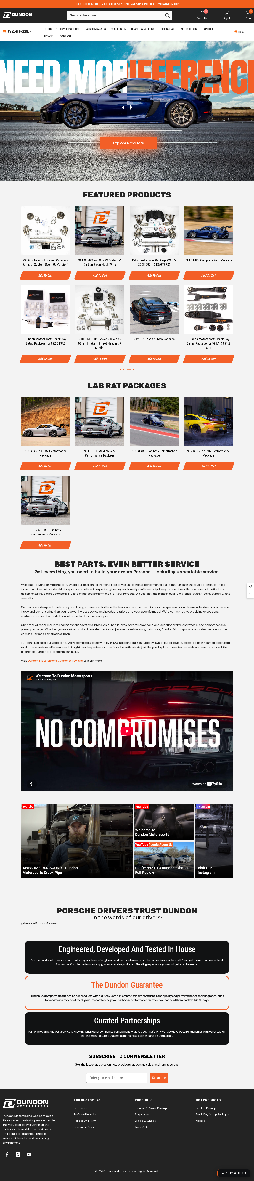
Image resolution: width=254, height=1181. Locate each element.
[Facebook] (7, 1155)
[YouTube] (29, 1155)
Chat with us (236, 1173)
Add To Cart (45, 275)
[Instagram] (18, 1155)
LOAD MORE (127, 369)
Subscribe (159, 1078)
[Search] (119, 15)
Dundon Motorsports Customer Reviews (55, 661)
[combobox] (115, 15)
